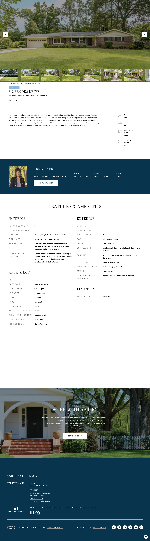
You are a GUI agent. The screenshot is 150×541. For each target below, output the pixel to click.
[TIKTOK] (119, 527)
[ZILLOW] (130, 527)
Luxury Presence (55, 527)
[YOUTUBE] (136, 527)
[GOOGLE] (125, 527)
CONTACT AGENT (45, 183)
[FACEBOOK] (114, 527)
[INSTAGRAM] (141, 527)
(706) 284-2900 (81, 176)
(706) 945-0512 (36, 499)
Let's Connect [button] (75, 436)
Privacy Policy (99, 527)
